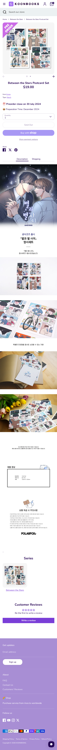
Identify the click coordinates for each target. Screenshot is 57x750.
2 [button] (30, 76)
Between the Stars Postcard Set (37, 19)
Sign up (12, 662)
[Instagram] (13, 720)
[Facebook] (4, 720)
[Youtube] (8, 720)
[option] (28, 48)
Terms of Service (21, 739)
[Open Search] (4, 12)
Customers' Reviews (13, 689)
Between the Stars (16, 19)
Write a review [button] (28, 620)
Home (5, 19)
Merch (9, 97)
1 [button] (27, 76)
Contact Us (8, 685)
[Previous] (3, 76)
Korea (8, 94)
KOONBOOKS (21, 743)
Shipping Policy (8, 739)
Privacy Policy (34, 739)
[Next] (53, 76)
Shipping (36, 159)
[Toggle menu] (4, 4)
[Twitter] (17, 720)
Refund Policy (46, 739)
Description (22, 159)
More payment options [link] (28, 139)
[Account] (44, 2)
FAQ (5, 680)
